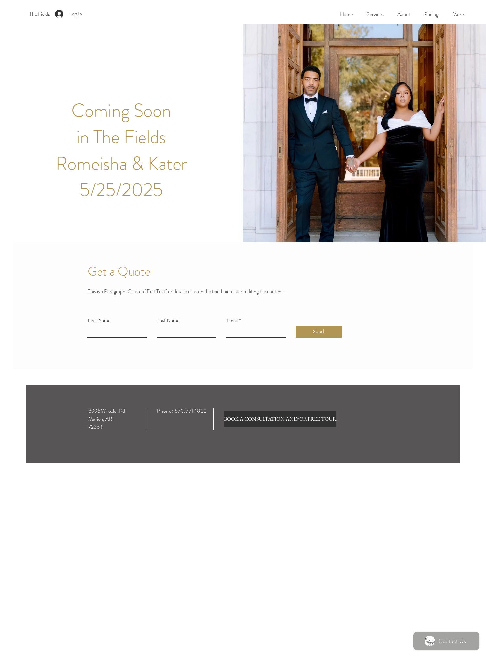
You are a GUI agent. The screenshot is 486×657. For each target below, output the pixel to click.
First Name (99, 320)
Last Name (168, 320)
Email (232, 320)
